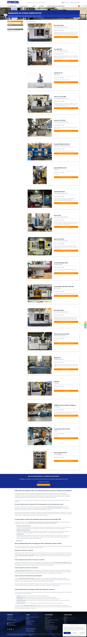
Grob (44, 583)
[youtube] (9, 629)
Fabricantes (28, 622)
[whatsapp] (13, 629)
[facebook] (7, 629)
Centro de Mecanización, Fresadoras (51, 619)
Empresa (27, 618)
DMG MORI (66, 617)
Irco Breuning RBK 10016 (61, 262)
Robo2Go (56, 381)
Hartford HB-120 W (59, 191)
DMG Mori (60, 552)
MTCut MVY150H (59, 25)
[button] (85, 625)
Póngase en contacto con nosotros (32, 617)
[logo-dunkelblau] (13, 1)
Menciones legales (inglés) (31, 628)
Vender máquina (29, 623)
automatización (53, 497)
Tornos (46, 618)
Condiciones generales (30, 631)
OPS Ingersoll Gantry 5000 (61, 334)
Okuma (65, 622)
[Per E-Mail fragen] (85, 326)
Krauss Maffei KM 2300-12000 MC (64, 286)
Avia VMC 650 (58, 49)
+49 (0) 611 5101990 (76, 2)
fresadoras (35, 497)
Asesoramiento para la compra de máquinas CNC (25, 634)
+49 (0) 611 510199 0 (12, 625)
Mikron (41, 583)
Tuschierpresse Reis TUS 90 (62, 429)
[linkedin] (11, 629)
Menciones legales (80, 635)
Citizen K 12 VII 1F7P (59, 120)
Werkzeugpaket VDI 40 (60, 452)
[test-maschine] (40, 23)
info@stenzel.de (66, 2)
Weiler (58, 583)
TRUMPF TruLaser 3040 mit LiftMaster (65, 405)
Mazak (52, 578)
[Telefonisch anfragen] (85, 321)
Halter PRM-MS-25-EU (60, 168)
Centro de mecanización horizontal (51, 626)
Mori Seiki (61, 583)
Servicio (27, 619)
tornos (39, 497)
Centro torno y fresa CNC (49, 622)
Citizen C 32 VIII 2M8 (60, 96)
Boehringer (54, 583)
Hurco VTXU (57, 215)
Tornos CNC (47, 623)
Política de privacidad (74, 635)
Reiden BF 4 (57, 357)
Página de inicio (10, 11)
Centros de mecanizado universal (51, 627)
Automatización (48, 621)
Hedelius (46, 583)
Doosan (50, 583)
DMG (64, 583)
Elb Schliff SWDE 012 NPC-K (62, 144)
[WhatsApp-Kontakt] (85, 324)
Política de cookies (69, 635)
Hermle (64, 552)
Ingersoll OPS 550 (59, 239)
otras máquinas (48, 617)
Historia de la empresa (30, 621)
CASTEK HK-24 (58, 73)
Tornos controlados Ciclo (49, 625)
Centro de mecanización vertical (51, 629)
